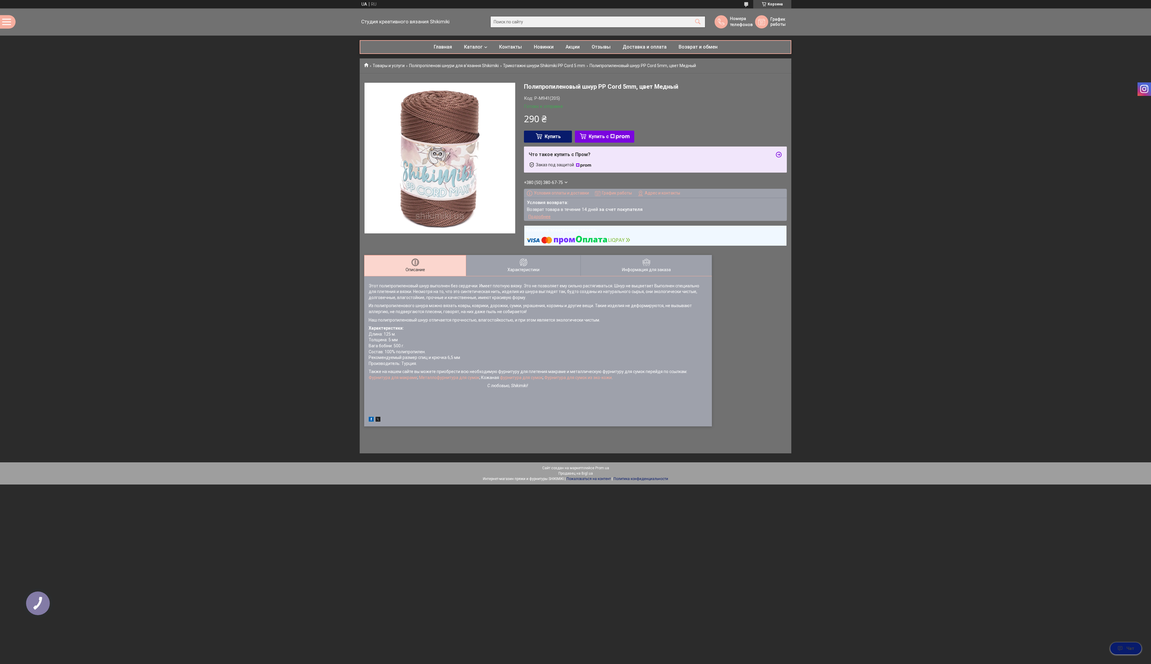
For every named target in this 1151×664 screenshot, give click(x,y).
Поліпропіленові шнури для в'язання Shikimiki (454, 65)
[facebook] (371, 420)
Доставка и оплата (645, 47)
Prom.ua (602, 468)
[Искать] (698, 22)
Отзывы (601, 47)
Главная (443, 47)
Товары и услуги (389, 65)
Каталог (473, 47)
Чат (1130, 648)
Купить (553, 136)
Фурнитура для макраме (393, 377)
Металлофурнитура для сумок (449, 377)
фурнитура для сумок (521, 377)
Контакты (510, 47)
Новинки (544, 47)
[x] (378, 420)
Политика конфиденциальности (641, 479)
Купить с (599, 136)
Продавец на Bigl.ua (575, 473)
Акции (573, 47)
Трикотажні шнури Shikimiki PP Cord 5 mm (544, 65)
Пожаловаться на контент (589, 479)
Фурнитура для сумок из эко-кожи (578, 377)
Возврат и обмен (698, 47)
